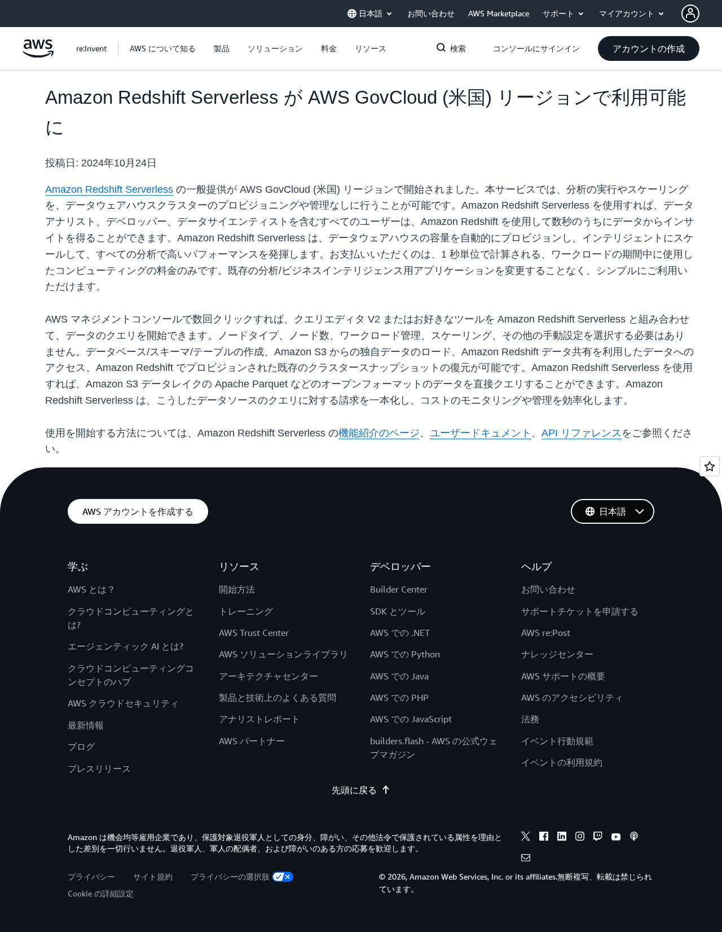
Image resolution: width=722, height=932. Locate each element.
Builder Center (399, 589)
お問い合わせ (548, 589)
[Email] (525, 859)
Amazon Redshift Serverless (109, 189)
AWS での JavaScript (411, 719)
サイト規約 (153, 876)
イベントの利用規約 (561, 762)
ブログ (81, 746)
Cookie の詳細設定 (101, 893)
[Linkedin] (561, 838)
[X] (525, 838)
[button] (163, 48)
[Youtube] (615, 838)
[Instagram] (579, 838)
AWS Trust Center (254, 632)
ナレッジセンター (557, 654)
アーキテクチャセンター (268, 676)
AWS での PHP (399, 697)
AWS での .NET (400, 632)
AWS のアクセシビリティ (572, 697)
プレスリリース (99, 768)
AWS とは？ (92, 589)
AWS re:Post (545, 632)
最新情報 (86, 725)
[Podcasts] (634, 838)
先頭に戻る (354, 790)
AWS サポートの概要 (563, 676)
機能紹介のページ (379, 433)
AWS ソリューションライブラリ (283, 654)
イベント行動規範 (557, 741)
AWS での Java (399, 676)
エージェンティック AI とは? (125, 646)
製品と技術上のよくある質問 (277, 697)
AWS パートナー (252, 741)
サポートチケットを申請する (580, 611)
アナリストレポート (259, 719)
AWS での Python (405, 654)
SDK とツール (397, 611)
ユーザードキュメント (480, 433)
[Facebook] (543, 838)
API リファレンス (582, 433)
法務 (530, 719)
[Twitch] (597, 838)
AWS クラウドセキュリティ (123, 703)
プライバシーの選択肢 (230, 876)
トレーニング (246, 611)
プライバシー (91, 876)
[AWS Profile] (690, 14)
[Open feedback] (709, 466)
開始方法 (237, 589)
